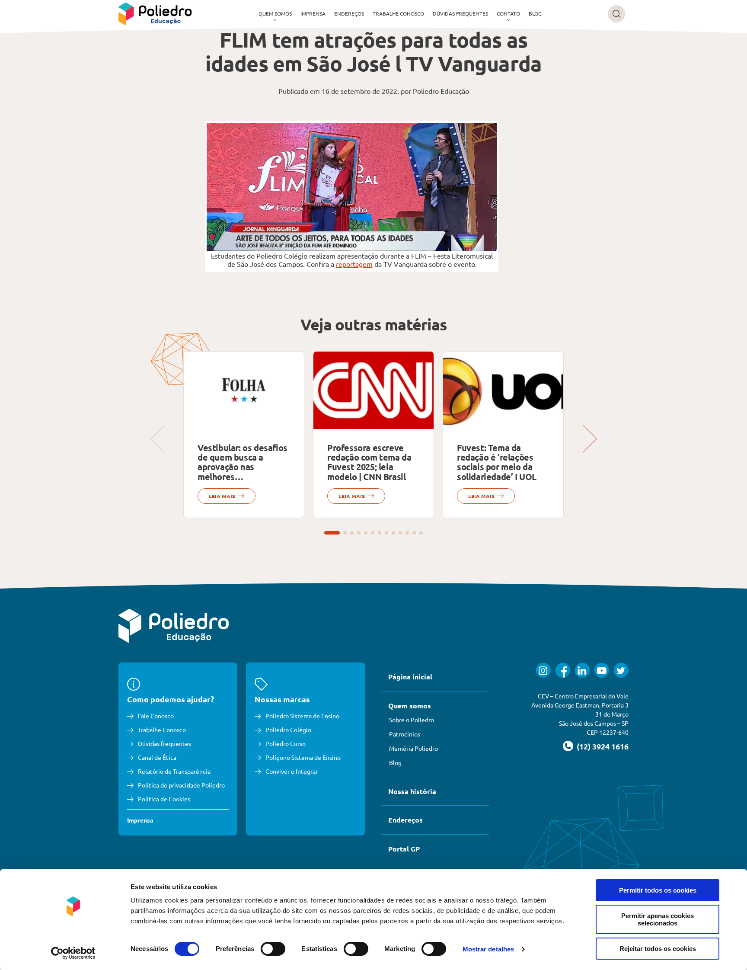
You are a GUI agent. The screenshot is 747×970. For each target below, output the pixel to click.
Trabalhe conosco (398, 13)
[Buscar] (616, 13)
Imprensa (313, 13)
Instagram (543, 670)
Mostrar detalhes (488, 949)
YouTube (601, 670)
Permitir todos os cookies (657, 890)
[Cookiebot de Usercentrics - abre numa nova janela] (73, 953)
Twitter (621, 670)
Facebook (562, 670)
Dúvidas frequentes (460, 13)
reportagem (354, 263)
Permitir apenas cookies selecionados (657, 919)
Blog (535, 13)
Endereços (349, 13)
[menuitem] (275, 14)
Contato (508, 13)
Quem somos (275, 13)
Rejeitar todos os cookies (657, 948)
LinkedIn (582, 670)
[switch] (273, 949)
